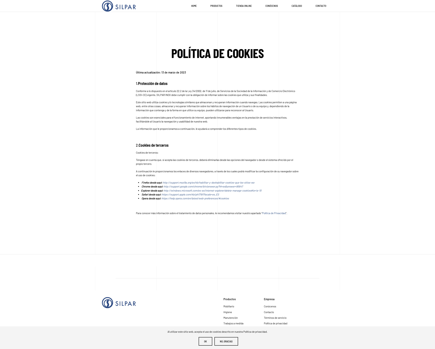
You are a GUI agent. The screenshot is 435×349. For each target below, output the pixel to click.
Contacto (321, 5)
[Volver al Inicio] (119, 6)
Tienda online (244, 5)
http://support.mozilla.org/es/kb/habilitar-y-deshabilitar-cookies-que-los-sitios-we (208, 182)
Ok (205, 341)
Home (194, 5)
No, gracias (226, 341)
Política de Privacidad (274, 213)
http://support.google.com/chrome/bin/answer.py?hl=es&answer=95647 (203, 186)
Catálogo (297, 5)
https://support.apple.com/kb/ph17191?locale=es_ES (190, 194)
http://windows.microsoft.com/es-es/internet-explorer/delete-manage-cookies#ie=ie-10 (212, 190)
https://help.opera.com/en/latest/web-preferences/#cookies (195, 198)
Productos (216, 5)
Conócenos (271, 5)
